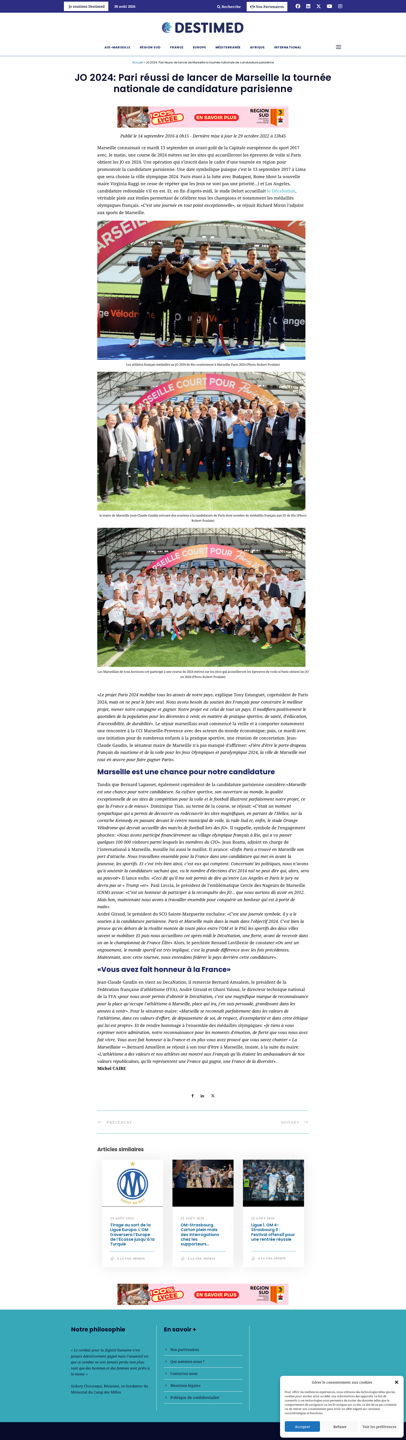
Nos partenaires (184, 1349)
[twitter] (318, 6)
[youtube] (329, 6)
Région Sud (150, 47)
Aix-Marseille (117, 47)
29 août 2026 (122, 1218)
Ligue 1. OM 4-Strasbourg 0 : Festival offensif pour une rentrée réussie (273, 1232)
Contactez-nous (184, 1373)
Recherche (231, 6)
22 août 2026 (192, 1218)
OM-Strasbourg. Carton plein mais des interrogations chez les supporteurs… (200, 1234)
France (176, 47)
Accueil (137, 62)
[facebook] (298, 6)
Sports (139, 1258)
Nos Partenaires (270, 6)
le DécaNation (281, 191)
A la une (124, 1258)
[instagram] (340, 6)
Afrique (257, 47)
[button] (396, 1382)
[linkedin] (308, 6)
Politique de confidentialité (194, 1397)
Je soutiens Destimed (87, 6)
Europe (199, 47)
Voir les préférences (379, 1426)
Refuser (340, 1426)
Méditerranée (228, 47)
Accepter (302, 1426)
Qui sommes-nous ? (187, 1361)
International (287, 47)
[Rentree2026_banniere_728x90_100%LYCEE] (203, 116)
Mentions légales (185, 1385)
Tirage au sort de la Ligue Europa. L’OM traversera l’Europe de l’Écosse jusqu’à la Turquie (132, 1234)
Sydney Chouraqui (86, 1386)
